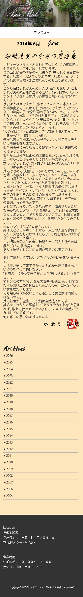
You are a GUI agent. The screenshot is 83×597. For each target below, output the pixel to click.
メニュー (43, 32)
